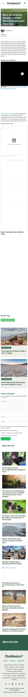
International (20, 675)
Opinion (12, 667)
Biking (15, 669)
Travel (17, 667)
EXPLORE (13, 661)
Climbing (9, 671)
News (6, 664)
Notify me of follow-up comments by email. (12, 433)
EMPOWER (21, 661)
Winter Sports (15, 673)
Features (21, 664)
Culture (7, 667)
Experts (22, 667)
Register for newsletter (10, 430)
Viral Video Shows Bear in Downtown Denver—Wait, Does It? (13, 585)
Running (20, 671)
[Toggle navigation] (3, 3)
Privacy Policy (8, 692)
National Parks (6, 379)
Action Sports (9, 669)
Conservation (6, 347)
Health (14, 675)
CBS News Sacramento (7, 113)
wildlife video (10, 320)
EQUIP (5, 661)
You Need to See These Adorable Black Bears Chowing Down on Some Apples (14, 517)
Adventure (23, 673)
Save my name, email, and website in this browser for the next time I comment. (14, 427)
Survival (20, 677)
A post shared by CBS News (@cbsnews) (14, 160)
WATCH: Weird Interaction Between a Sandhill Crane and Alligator (13, 608)
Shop (24, 677)
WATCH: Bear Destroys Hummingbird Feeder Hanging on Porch (13, 469)
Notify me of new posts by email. (9, 435)
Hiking (14, 671)
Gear (9, 675)
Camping (20, 669)
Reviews (11, 664)
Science (14, 677)
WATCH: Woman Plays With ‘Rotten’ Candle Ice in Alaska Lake (12, 540)
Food (5, 675)
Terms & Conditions (19, 692)
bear (3, 320)
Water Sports (6, 673)
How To (16, 664)
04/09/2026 (4, 36)
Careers (14, 679)
